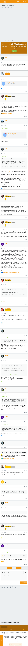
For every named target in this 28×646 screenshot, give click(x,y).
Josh (6, 57)
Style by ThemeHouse (5, 633)
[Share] (24, 62)
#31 (26, 335)
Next (18, 567)
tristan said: (4, 424)
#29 (26, 284)
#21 (26, 62)
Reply (26, 68)
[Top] (22, 629)
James (3, 7)
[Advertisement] (14, 23)
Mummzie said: (5, 128)
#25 (26, 153)
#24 (26, 125)
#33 (26, 394)
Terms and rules (4, 629)
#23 (26, 103)
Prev (9, 567)
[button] (2, 1)
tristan (6, 330)
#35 (26, 447)
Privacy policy (11, 629)
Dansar (6, 465)
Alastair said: (4, 287)
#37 (26, 486)
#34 (26, 421)
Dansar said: (4, 488)
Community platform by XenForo (14, 632)
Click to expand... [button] (14, 167)
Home (19, 629)
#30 (26, 313)
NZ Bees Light (4, 627)
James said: (4, 156)
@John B (6, 317)
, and (11, 272)
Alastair (6, 95)
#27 (26, 229)
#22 (26, 77)
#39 (26, 532)
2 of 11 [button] (14, 567)
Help (16, 629)
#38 (26, 507)
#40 (26, 550)
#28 (26, 248)
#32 (26, 360)
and (7, 113)
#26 (26, 203)
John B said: (4, 396)
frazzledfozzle (8, 279)
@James (8, 171)
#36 (26, 470)
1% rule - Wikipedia (11, 82)
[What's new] (23, 1)
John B (6, 243)
